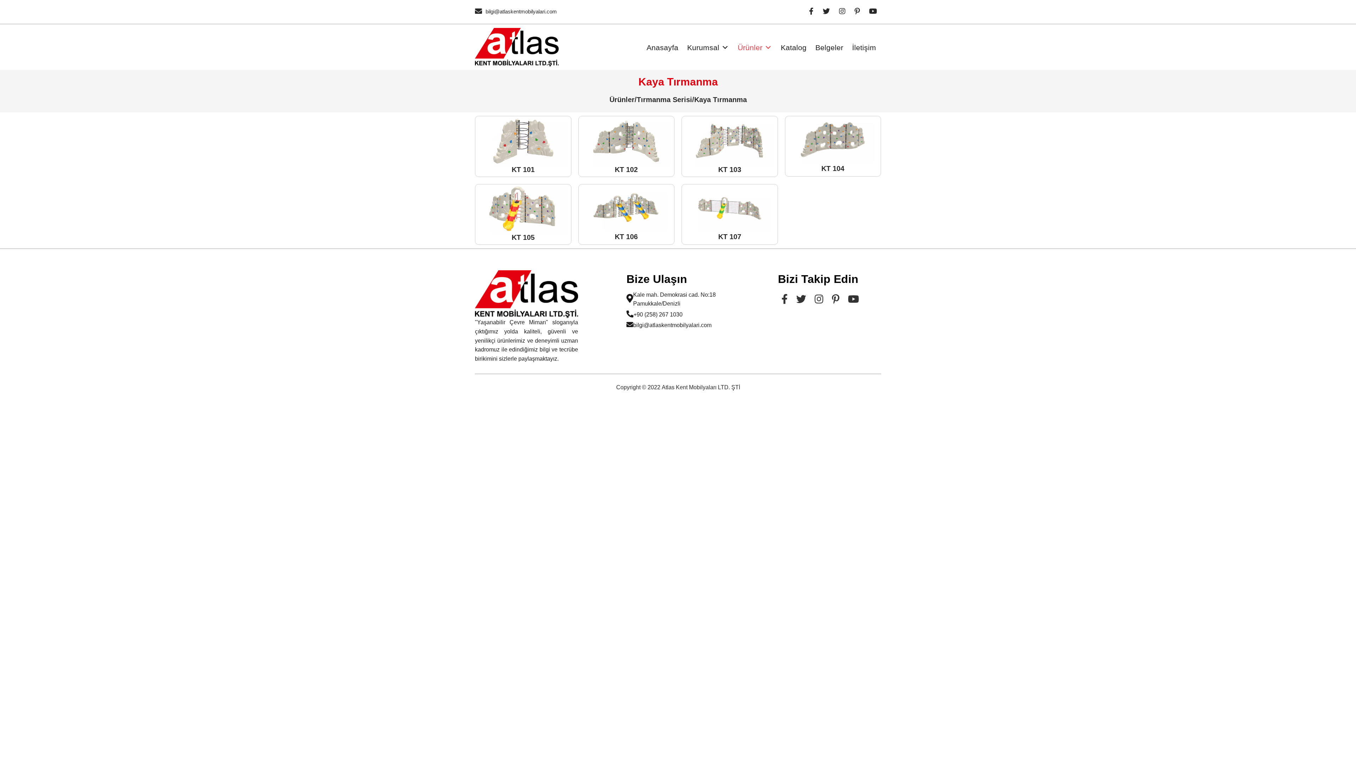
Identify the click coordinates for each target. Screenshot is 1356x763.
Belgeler (829, 47)
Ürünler (750, 47)
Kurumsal (703, 47)
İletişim (864, 47)
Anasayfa (662, 47)
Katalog (794, 47)
